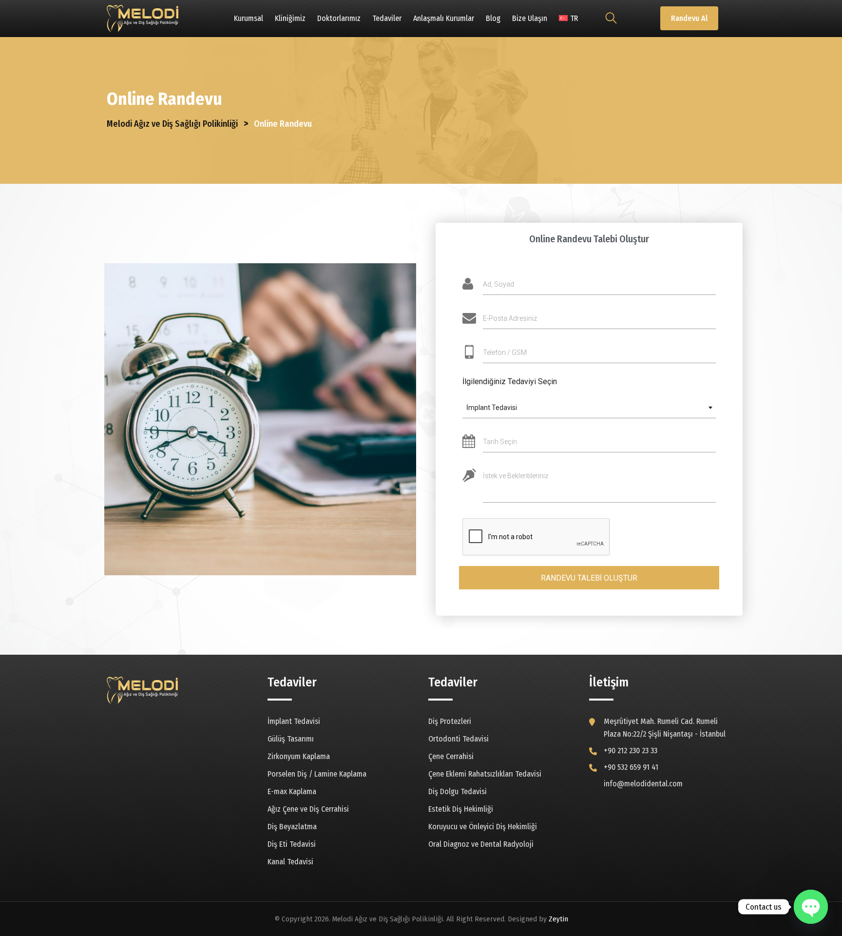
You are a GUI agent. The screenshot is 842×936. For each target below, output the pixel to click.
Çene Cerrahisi (451, 756)
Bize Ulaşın (529, 18)
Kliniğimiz (290, 18)
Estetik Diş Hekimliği (460, 809)
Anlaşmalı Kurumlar (443, 18)
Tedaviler (387, 18)
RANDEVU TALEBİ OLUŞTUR (589, 578)
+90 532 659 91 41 (631, 767)
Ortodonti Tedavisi (458, 738)
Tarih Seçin (500, 442)
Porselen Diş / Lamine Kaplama (317, 774)
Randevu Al (689, 18)
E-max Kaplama (292, 791)
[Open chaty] (811, 907)
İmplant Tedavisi (294, 721)
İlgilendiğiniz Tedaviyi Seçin (509, 381)
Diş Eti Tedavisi (292, 844)
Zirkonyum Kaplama (299, 756)
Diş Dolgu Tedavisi (457, 791)
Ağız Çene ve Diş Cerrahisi (308, 809)
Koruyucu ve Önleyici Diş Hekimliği (482, 826)
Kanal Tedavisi (290, 861)
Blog (493, 18)
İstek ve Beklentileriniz (515, 476)
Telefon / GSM (505, 352)
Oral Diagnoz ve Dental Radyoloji (481, 844)
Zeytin (558, 919)
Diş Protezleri (449, 721)
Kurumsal (248, 18)
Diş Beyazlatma (292, 826)
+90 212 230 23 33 (630, 750)
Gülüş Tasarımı (291, 738)
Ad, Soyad (498, 284)
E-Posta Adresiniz (510, 318)
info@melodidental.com (643, 783)
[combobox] (589, 407)
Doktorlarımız (339, 18)
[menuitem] (568, 18)
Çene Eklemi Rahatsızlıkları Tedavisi (484, 774)
